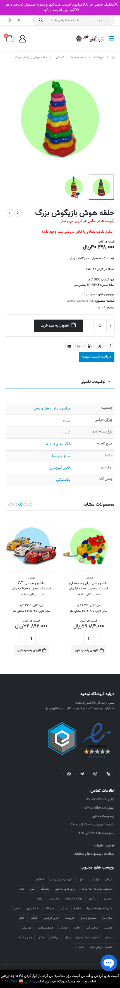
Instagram (95, 773)
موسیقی (26, 927)
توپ (39, 898)
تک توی (101, 307)
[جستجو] (41, 20)
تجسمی (107, 898)
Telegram (82, 773)
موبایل (63, 927)
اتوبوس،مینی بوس (61, 879)
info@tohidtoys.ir (93, 807)
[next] (9, 213)
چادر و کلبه (25, 937)
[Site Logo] (90, 38)
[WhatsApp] (9, 20)
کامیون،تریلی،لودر (101, 946)
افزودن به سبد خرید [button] (86, 650)
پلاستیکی (63, 480)
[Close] (116, 4)
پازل (67, 937)
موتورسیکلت (45, 927)
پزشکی (54, 937)
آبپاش (108, 879)
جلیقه (77, 908)
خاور (18, 908)
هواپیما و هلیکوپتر (87, 937)
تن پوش (54, 898)
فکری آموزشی (60, 468)
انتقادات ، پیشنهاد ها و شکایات (94, 853)
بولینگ (45, 888)
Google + (79, 346)
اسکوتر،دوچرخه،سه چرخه (96, 888)
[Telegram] (18, 20)
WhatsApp (69, 773)
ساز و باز (107, 917)
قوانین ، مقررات (104, 845)
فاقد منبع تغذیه (58, 444)
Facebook (109, 346)
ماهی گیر (92, 927)
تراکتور (93, 898)
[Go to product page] (88, 546)
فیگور (34, 917)
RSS (108, 773)
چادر (41, 937)
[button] (109, 39)
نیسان (108, 937)
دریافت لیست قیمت (96, 357)
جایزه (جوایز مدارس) (99, 908)
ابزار (82, 879)
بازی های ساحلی (65, 888)
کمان (81, 946)
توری (67, 432)
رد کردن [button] (29, 981)
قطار (21, 917)
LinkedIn (89, 346)
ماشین (108, 927)
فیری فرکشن (51, 917)
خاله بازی (32, 908)
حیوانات (49, 908)
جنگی (64, 908)
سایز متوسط (61, 456)
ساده (67, 420)
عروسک (69, 917)
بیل (32, 888)
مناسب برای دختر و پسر (52, 408)
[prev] (18, 213)
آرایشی (94, 879)
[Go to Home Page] (112, 57)
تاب (21, 888)
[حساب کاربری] (22, 38)
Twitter (99, 346)
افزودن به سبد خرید (55, 325)
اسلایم (40, 879)
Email (69, 346)
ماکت (77, 927)
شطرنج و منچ (88, 917)
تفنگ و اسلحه (74, 898)
